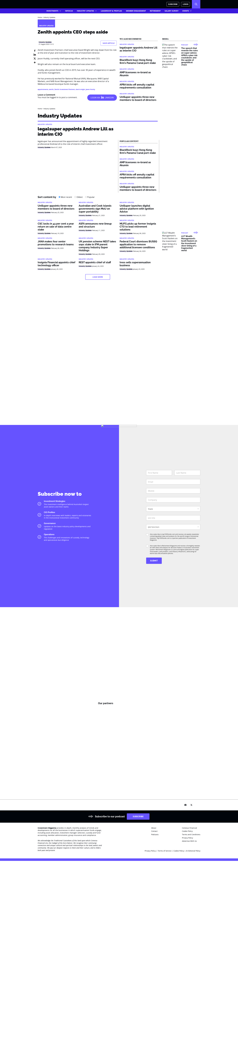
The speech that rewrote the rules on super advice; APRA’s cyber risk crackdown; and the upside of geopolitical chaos (189, 56)
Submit (154, 561)
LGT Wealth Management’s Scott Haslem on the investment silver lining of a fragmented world (189, 243)
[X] (34, 58)
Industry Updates (85, 11)
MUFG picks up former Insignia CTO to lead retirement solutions (138, 226)
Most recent (66, 197)
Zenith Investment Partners (64, 89)
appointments (43, 89)
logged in (54, 97)
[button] (196, 4)
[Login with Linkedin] (102, 98)
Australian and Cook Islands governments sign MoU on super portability (95, 208)
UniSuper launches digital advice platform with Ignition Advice (137, 208)
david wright (80, 89)
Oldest (79, 197)
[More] (34, 62)
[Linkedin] (34, 54)
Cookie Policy (179, 851)
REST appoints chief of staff (95, 262)
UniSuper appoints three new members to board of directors (138, 98)
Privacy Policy (150, 851)
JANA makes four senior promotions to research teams (56, 243)
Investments (52, 11)
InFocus (69, 11)
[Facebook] (34, 50)
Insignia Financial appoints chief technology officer (56, 264)
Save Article (109, 43)
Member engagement (136, 11)
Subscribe (173, 4)
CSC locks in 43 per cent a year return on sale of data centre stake (56, 226)
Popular (91, 197)
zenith (51, 89)
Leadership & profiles (111, 11)
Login (185, 4)
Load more (97, 277)
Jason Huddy (90, 89)
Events (185, 11)
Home (40, 17)
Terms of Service (164, 851)
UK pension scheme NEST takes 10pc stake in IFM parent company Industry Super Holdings (97, 246)
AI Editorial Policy (193, 851)
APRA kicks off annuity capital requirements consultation (137, 86)
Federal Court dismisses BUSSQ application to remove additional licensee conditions (138, 244)
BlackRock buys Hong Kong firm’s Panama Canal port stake (138, 61)
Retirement (155, 11)
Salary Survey (171, 11)
